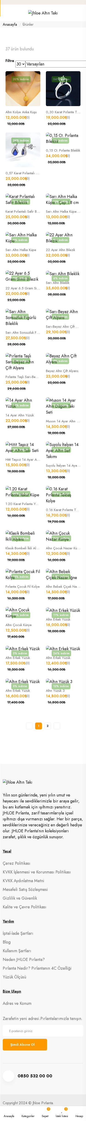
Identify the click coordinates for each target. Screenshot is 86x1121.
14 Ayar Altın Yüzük (20, 415)
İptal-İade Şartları (18, 933)
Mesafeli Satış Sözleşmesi (25, 889)
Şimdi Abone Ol (22, 1044)
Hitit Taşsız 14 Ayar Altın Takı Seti (30, 459)
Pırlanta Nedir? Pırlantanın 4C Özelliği (37, 968)
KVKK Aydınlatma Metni (23, 881)
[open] (5, 14)
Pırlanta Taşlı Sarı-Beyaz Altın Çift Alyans (35, 376)
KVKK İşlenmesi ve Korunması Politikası (37, 872)
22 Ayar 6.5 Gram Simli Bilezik (28, 288)
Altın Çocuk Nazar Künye (64, 548)
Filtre (10, 60)
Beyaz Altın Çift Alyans (62, 370)
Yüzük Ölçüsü (14, 977)
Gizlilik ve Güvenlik (20, 898)
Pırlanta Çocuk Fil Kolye (23, 586)
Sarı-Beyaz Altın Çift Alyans (65, 326)
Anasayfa (10, 24)
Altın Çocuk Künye (19, 624)
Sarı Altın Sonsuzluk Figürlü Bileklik (30, 332)
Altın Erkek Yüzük (58, 619)
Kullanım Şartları (17, 951)
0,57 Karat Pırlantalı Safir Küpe (28, 173)
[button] (28, 1113)
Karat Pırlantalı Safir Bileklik (25, 211)
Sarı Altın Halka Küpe (21, 249)
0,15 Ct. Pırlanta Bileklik (63, 150)
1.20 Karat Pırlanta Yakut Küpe (28, 503)
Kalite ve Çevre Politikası (24, 907)
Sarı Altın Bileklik (57, 282)
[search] (81, 13)
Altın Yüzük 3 (55, 690)
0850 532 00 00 (35, 1076)
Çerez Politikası (16, 863)
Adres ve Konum (17, 1003)
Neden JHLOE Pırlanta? (24, 960)
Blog (7, 942)
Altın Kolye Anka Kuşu (21, 112)
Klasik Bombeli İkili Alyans (24, 548)
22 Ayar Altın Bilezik (60, 249)
